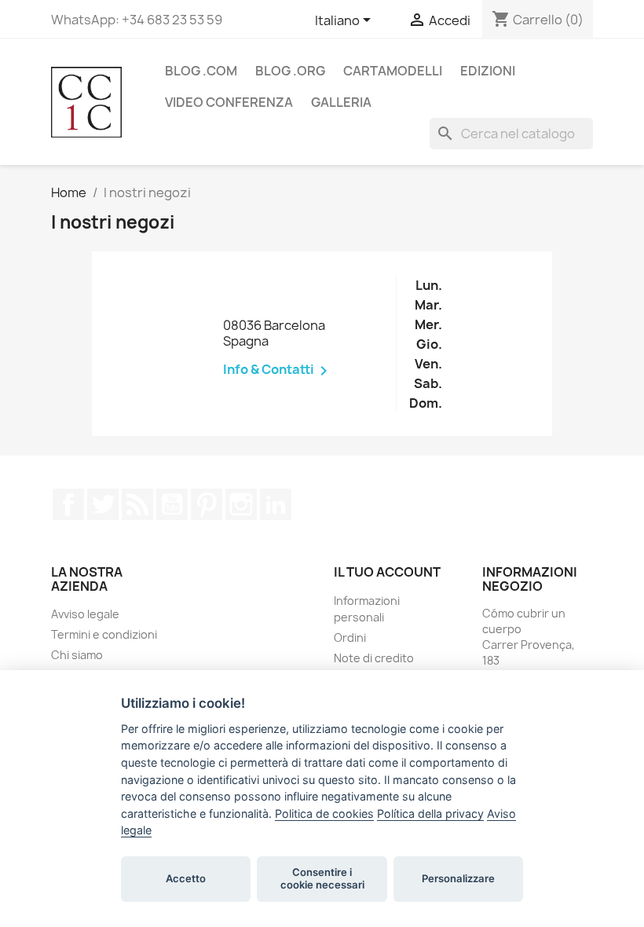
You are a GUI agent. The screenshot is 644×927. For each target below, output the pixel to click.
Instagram (241, 504)
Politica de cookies (324, 813)
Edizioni (487, 70)
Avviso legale (85, 613)
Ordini (350, 637)
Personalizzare (458, 878)
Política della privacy (430, 813)
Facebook (68, 504)
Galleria (341, 102)
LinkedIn (275, 504)
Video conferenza (229, 102)
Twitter (103, 504)
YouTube (172, 504)
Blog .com (201, 70)
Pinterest (206, 504)
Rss (137, 504)
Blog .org (290, 70)
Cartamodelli (392, 70)
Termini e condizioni (104, 634)
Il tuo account (387, 572)
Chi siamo (77, 654)
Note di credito (374, 657)
